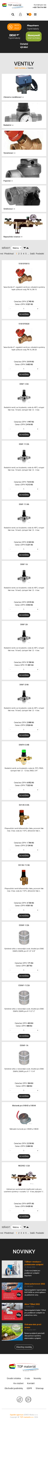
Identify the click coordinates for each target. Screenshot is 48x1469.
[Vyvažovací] (23, 140)
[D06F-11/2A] (24, 456)
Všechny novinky (24, 1347)
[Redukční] (23, 112)
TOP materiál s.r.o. (27, 1417)
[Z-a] (25, 248)
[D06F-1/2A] (24, 396)
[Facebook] (20, 1399)
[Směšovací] (23, 196)
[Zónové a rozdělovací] (23, 84)
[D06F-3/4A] (24, 697)
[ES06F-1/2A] (24, 937)
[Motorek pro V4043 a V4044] (24, 1118)
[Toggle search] (13, 14)
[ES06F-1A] (24, 1058)
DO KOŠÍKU (24, 314)
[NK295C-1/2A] (24, 1178)
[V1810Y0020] (24, 336)
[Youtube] (28, 1399)
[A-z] (27, 248)
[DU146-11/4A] (24, 877)
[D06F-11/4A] (24, 516)
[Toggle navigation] (20, 14)
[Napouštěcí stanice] (23, 223)
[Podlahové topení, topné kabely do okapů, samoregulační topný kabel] (13, 5)
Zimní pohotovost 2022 (34, 1284)
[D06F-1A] (24, 577)
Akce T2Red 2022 (32, 1304)
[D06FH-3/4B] (24, 757)
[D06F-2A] (24, 637)
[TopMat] (24, 1367)
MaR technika (20, 68)
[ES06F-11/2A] (24, 998)
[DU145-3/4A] (24, 817)
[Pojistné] (23, 168)
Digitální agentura (16, 1415)
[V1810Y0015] (24, 276)
